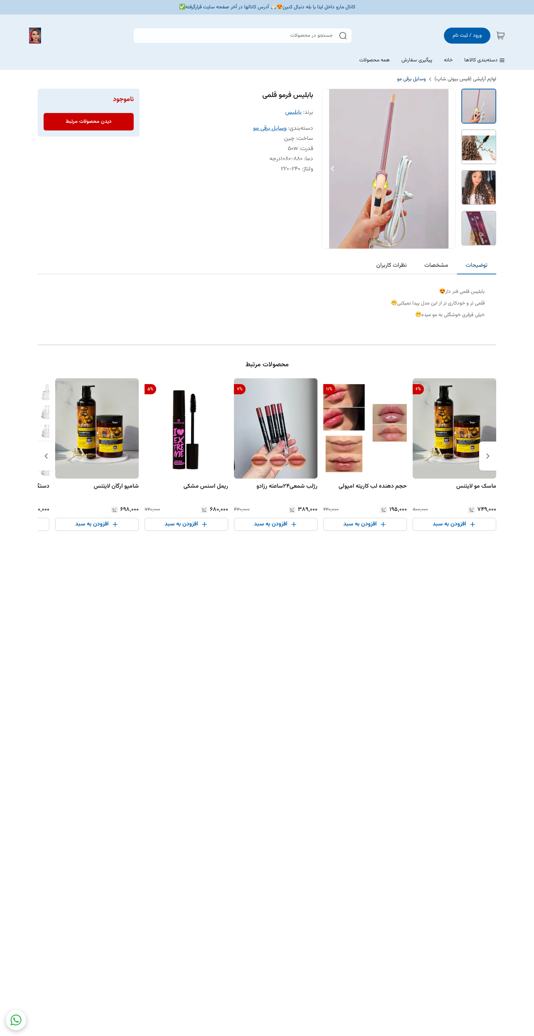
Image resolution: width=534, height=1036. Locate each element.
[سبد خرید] (500, 35)
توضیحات (477, 265)
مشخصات (436, 265)
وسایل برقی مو (411, 79)
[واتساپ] (16, 1020)
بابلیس (293, 112)
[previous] (488, 456)
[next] (46, 456)
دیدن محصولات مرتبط (89, 122)
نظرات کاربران (391, 265)
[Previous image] (332, 168)
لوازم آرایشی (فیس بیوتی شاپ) (465, 79)
